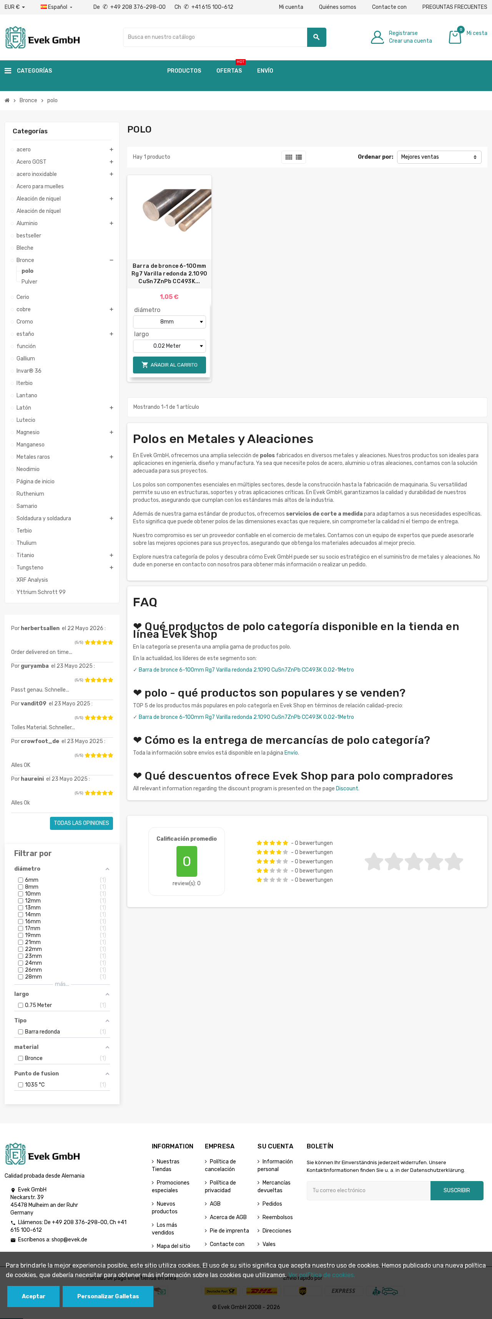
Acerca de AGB (228, 1217)
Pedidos (272, 1204)
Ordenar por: (375, 157)
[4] (104, 642)
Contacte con (389, 7)
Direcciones (277, 1231)
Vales (269, 1244)
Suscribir (457, 1190)
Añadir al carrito (169, 364)
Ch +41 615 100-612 (204, 7)
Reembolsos (278, 1217)
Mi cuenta (291, 7)
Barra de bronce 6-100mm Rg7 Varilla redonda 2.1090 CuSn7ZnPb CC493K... (169, 274)
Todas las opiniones (81, 823)
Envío (291, 753)
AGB (215, 1204)
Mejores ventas (420, 157)
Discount (347, 788)
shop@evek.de (69, 1239)
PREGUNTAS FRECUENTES (454, 7)
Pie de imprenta (229, 1231)
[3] (98, 642)
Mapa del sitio (173, 1246)
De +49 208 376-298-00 (130, 7)
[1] (87, 642)
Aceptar (33, 1296)
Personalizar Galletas (108, 1296)
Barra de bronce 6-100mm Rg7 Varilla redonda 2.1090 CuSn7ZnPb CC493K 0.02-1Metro (246, 670)
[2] (93, 642)
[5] (110, 642)
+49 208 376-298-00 (79, 1222)
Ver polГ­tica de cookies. (321, 1275)
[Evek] (42, 36)
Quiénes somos (337, 7)
